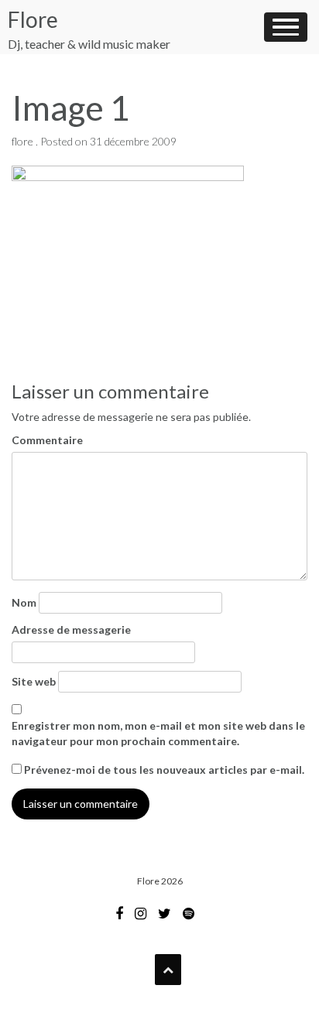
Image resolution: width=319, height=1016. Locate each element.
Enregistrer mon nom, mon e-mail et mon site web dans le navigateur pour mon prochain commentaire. (158, 733)
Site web (34, 681)
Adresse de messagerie (71, 629)
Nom (24, 602)
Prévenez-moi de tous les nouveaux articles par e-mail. (164, 769)
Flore (33, 19)
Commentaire (47, 439)
